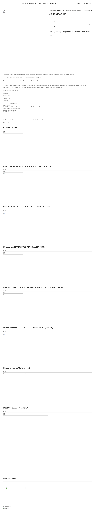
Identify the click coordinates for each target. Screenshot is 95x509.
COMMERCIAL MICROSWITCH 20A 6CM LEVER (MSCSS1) (27, 166)
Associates (29, 493)
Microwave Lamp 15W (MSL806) (16, 368)
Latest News (30, 498)
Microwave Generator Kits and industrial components (63, 10)
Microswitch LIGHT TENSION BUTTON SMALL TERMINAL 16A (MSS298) (33, 287)
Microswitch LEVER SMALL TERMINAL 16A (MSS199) (25, 247)
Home (50, 10)
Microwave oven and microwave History (57, 493)
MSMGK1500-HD (10, 479)
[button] (5, 163)
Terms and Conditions (32, 501)
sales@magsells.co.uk (77, 495)
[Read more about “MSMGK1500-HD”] (5, 476)
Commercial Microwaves (53, 498)
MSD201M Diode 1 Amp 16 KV (15, 408)
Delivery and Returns (32, 503)
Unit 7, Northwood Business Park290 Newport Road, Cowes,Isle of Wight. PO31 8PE (77, 500)
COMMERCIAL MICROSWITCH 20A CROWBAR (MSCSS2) (26, 207)
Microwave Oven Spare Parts (66, 32)
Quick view (9, 163)
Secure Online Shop (31, 496)
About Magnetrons (52, 496)
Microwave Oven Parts (54, 32)
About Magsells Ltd (31, 491)
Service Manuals (52, 501)
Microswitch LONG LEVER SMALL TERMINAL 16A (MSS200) (28, 328)
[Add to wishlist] (13, 163)
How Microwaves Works (53, 491)
